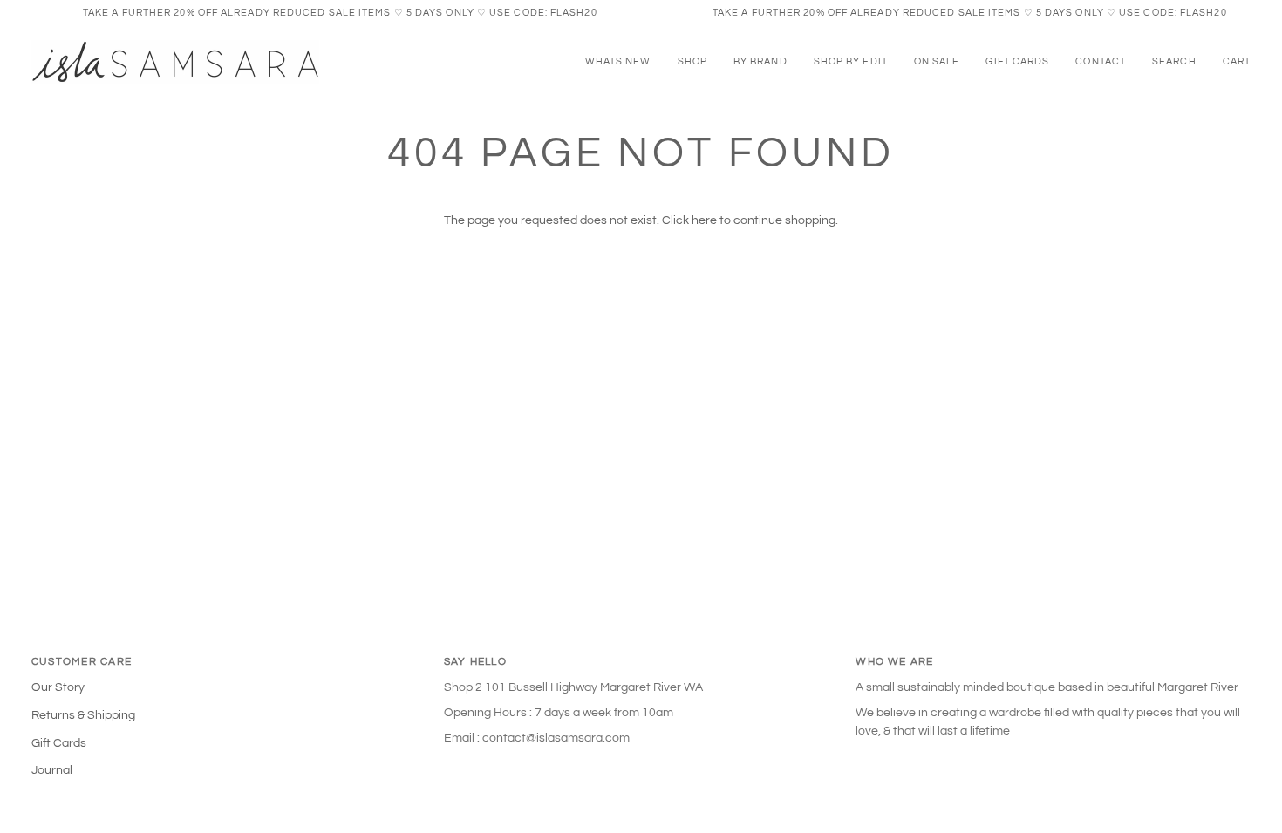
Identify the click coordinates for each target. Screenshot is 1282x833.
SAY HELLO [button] (475, 661)
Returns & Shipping (83, 715)
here (704, 220)
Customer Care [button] (81, 661)
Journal (51, 770)
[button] (692, 62)
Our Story (58, 687)
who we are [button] (894, 661)
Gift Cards (58, 743)
